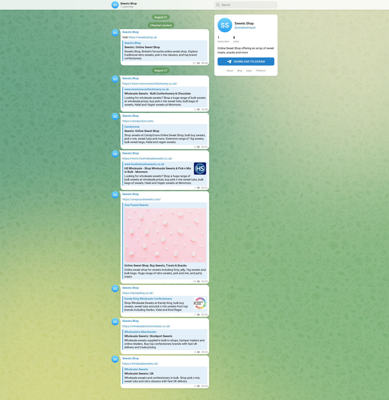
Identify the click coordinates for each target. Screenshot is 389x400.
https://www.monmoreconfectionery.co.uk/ (149, 83)
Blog (239, 70)
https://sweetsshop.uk (142, 37)
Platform (261, 70)
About (230, 70)
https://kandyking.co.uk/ (138, 293)
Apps (249, 70)
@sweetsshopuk (245, 27)
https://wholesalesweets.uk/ (140, 363)
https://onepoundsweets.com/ (141, 199)
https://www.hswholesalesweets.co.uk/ (147, 158)
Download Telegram (249, 61)
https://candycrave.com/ (138, 121)
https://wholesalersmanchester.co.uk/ (146, 326)
